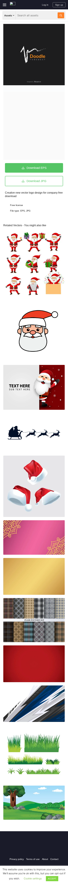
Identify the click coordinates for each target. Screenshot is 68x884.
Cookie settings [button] (33, 878)
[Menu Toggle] (4, 5)
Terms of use (33, 859)
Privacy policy (17, 859)
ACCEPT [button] (52, 878)
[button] (34, 168)
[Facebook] (27, 850)
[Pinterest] (41, 850)
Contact (54, 859)
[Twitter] (34, 850)
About (45, 859)
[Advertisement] (34, 126)
